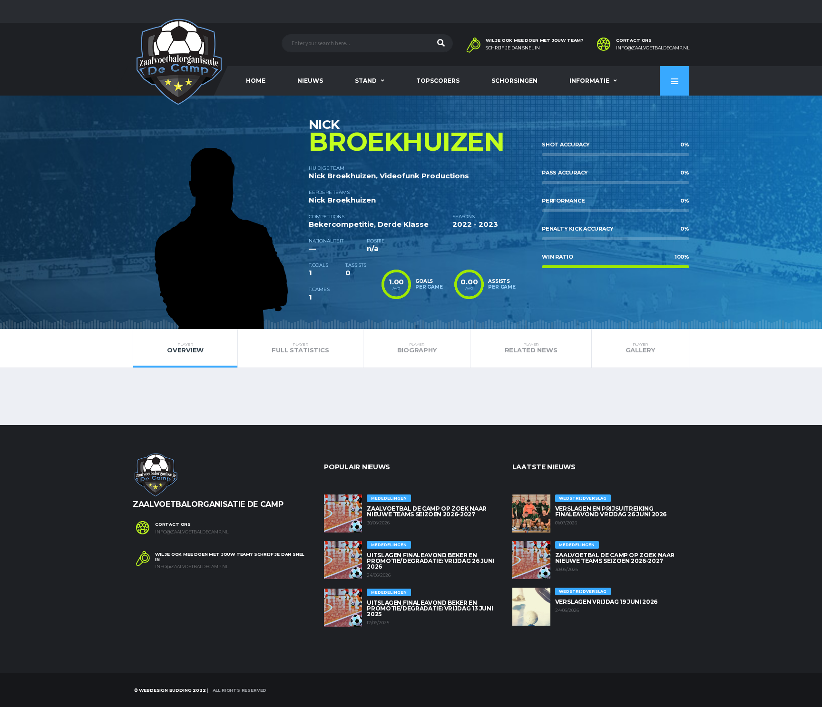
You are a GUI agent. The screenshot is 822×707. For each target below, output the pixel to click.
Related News (531, 348)
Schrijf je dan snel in (513, 48)
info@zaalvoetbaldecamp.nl (652, 48)
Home (255, 80)
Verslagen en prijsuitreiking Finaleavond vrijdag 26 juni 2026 (610, 511)
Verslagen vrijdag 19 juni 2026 (606, 601)
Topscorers (438, 80)
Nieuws (310, 80)
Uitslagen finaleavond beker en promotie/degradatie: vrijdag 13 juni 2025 (430, 608)
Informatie (589, 80)
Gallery (640, 348)
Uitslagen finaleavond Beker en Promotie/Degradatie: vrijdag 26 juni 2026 (430, 561)
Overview (185, 348)
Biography (417, 348)
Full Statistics (300, 348)
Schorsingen (514, 80)
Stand (366, 80)
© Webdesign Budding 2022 (169, 690)
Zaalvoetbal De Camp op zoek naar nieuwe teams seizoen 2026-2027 (426, 511)
